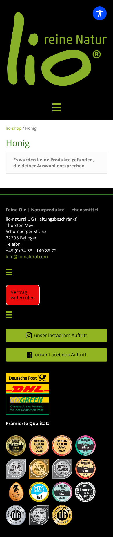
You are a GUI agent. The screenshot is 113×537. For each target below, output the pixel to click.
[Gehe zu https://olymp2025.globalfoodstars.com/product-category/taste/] (16, 469)
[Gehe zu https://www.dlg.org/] (16, 515)
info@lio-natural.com (27, 256)
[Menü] (9, 274)
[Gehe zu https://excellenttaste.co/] (39, 492)
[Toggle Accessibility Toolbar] (99, 13)
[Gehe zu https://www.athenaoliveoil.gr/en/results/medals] (16, 492)
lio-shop (13, 128)
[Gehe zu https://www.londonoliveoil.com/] (85, 492)
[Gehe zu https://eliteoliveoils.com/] (16, 445)
